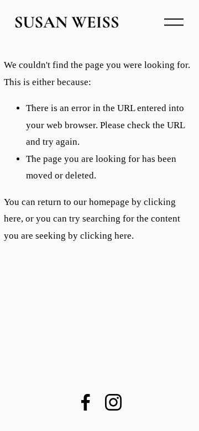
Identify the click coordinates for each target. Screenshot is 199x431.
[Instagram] (113, 402)
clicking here (106, 235)
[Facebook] (86, 402)
